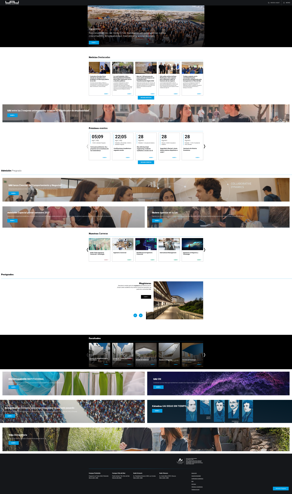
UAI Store (193, 484)
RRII (192, 481)
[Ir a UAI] (10, 3)
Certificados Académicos (197, 478)
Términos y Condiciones (197, 486)
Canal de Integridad (196, 476)
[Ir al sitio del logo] (19, 3)
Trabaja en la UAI (195, 489)
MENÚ (288, 2)
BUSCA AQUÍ (275, 2)
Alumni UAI (194, 473)
